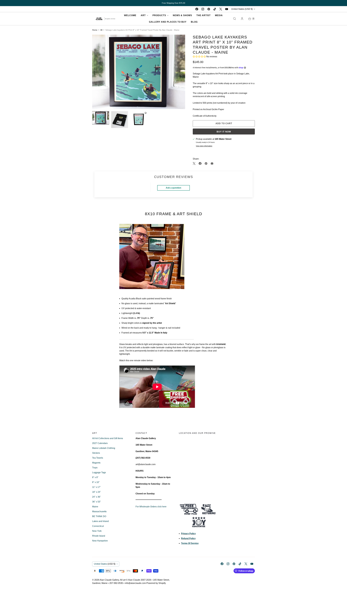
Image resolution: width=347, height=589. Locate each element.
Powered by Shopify (156, 583)
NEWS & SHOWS (182, 15)
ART (143, 15)
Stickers (96, 453)
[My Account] (242, 18)
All (101, 30)
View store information (204, 146)
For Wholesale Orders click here (151, 506)
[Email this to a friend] (212, 163)
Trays (94, 467)
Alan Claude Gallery (109, 580)
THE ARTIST (203, 15)
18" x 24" (96, 492)
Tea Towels (97, 458)
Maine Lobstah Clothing (103, 448)
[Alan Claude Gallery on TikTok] (215, 9)
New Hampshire (100, 541)
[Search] (234, 18)
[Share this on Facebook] (200, 163)
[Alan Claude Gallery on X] (221, 9)
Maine (95, 506)
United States (242, 9)
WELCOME (130, 15)
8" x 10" (96, 482)
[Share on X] (195, 163)
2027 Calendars (100, 443)
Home (94, 30)
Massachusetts (99, 511)
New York (97, 531)
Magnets (96, 463)
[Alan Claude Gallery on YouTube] (227, 9)
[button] (199, 56)
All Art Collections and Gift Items (107, 438)
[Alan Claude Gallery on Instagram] (203, 9)
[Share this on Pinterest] (206, 163)
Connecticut (98, 526)
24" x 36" (96, 497)
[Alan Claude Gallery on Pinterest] (209, 9)
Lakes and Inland (100, 521)
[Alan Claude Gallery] (105, 19)
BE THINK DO (99, 516)
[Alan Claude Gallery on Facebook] (197, 9)
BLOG (194, 22)
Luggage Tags (99, 472)
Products (159, 15)
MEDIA (219, 15)
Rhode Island (98, 536)
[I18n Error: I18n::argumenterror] (100, 118)
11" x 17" (96, 487)
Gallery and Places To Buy (168, 22)
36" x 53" (96, 502)
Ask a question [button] (173, 188)
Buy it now (224, 132)
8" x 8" (95, 477)
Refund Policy (188, 538)
